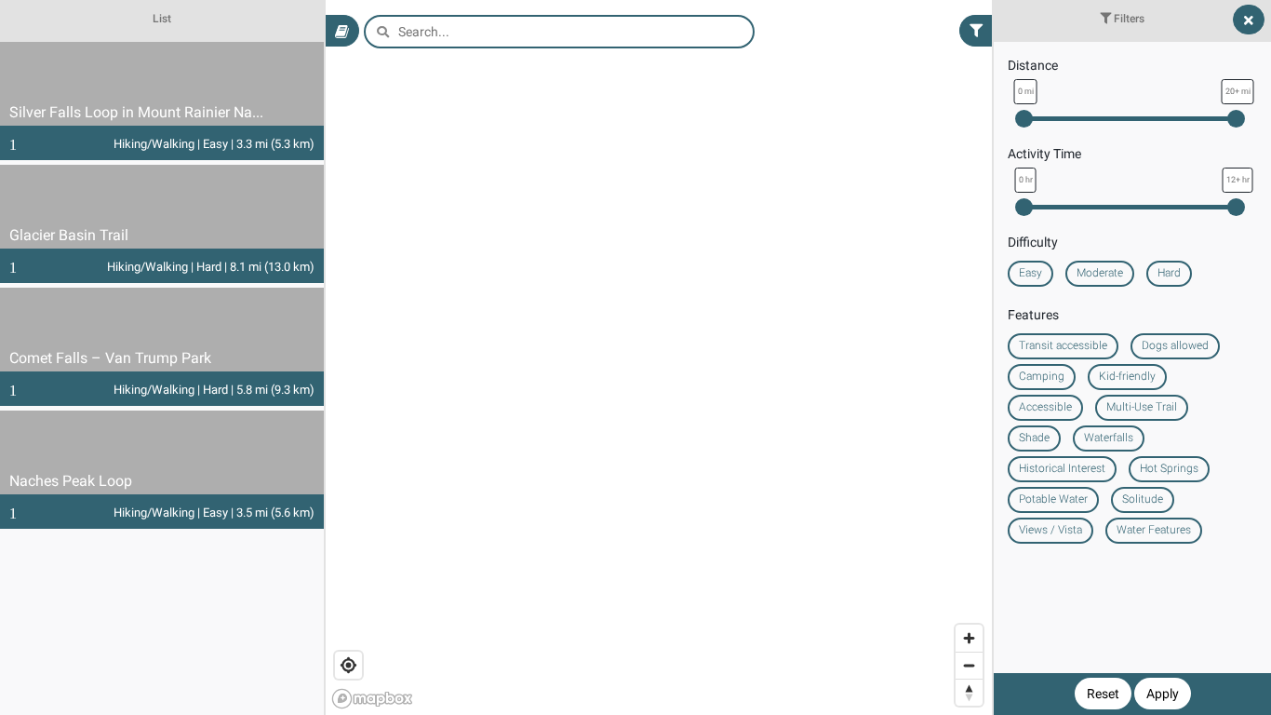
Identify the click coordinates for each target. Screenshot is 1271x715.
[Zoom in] (969, 638)
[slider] (1024, 119)
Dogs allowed (1175, 345)
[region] (635, 357)
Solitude (1142, 499)
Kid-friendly (1127, 376)
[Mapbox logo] (372, 698)
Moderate (1100, 272)
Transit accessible (1063, 345)
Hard (1169, 272)
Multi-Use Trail (1141, 406)
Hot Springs (1169, 468)
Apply (1162, 693)
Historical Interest (1062, 468)
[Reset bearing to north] (969, 692)
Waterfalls (1108, 437)
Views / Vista (1050, 529)
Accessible (1045, 406)
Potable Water (1053, 499)
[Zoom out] (969, 665)
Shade (1034, 437)
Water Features (1154, 529)
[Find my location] (348, 665)
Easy (1030, 272)
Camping (1041, 376)
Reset (1103, 693)
